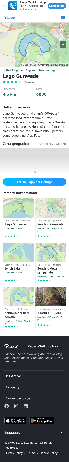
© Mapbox (25, 64)
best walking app (34, 354)
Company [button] (12, 387)
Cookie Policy (49, 453)
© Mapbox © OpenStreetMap (52, 143)
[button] (3, 6)
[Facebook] (6, 406)
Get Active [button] (12, 376)
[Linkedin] (26, 406)
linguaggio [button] (12, 432)
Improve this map (59, 64)
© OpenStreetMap (40, 64)
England (31, 70)
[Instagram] (16, 406)
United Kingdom (13, 70)
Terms (31, 453)
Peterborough (47, 70)
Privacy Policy (13, 453)
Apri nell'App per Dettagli (34, 182)
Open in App (57, 5)
